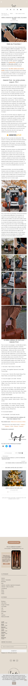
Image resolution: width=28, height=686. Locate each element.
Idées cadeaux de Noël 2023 (14, 488)
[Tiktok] (17, 660)
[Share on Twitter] (19, 453)
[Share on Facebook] (18, 453)
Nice (2, 613)
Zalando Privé (12, 62)
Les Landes (3, 606)
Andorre (3, 578)
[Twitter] (10, 9)
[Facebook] (7, 9)
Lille (2, 608)
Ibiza (2, 583)
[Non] (25, 680)
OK (14, 683)
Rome (2, 590)
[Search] (26, 2)
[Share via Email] (22, 453)
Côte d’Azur (3, 603)
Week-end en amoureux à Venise (18, 421)
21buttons (7, 426)
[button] (14, 32)
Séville (2, 591)
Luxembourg (4, 588)
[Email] (20, 9)
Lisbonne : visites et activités (7, 586)
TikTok (11, 426)
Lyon (2, 609)
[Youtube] (14, 660)
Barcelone (3, 581)
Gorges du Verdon (5, 604)
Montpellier (3, 611)
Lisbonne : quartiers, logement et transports (10, 585)
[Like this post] (16, 453)
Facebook (21, 426)
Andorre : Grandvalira (6, 579)
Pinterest (16, 426)
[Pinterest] (17, 9)
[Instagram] (14, 9)
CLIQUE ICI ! (14, 650)
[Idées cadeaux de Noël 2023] (14, 478)
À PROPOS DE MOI (14, 542)
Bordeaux (3, 601)
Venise (2, 593)
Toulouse (3, 615)
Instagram (23, 424)
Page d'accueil (4, 13)
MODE (11, 13)
